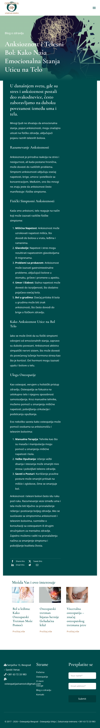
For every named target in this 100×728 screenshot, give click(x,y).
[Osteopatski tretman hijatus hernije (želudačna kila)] (50, 588)
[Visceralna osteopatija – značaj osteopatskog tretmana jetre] (77, 588)
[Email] (37, 565)
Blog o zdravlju (14, 33)
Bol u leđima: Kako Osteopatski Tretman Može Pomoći (23, 617)
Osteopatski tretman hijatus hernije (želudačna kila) (49, 617)
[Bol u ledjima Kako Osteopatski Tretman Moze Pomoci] (23, 588)
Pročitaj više (19, 631)
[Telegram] (29, 565)
